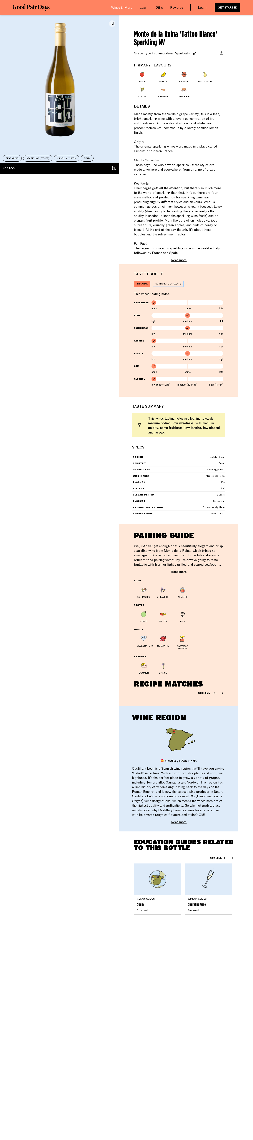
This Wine (142, 283)
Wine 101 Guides (197, 898)
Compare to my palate (168, 283)
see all (204, 692)
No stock (59, 168)
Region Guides (146, 898)
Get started (227, 7)
